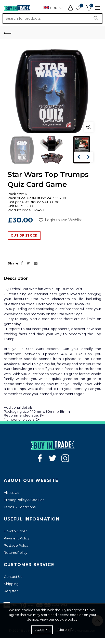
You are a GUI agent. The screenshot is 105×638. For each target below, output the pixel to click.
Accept (42, 630)
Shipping (11, 584)
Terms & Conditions (19, 507)
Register (11, 591)
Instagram (65, 458)
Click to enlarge (89, 127)
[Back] (7, 32)
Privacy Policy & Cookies (24, 500)
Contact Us (13, 577)
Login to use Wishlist (63, 220)
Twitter (52, 458)
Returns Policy (15, 552)
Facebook (40, 458)
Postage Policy (16, 545)
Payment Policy (17, 538)
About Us (11, 493)
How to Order (15, 531)
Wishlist (81, 5)
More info (66, 630)
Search (97, 18)
